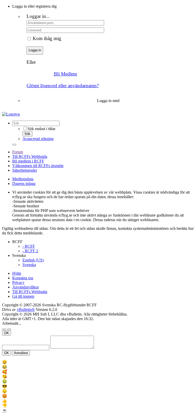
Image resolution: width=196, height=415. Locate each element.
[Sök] (14, 144)
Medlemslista (22, 179)
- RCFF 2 (30, 251)
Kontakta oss (22, 278)
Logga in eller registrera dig (34, 6)
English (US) (33, 260)
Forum (17, 152)
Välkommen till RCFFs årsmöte (38, 166)
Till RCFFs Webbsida (29, 156)
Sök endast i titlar (41, 129)
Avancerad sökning (38, 138)
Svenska (29, 264)
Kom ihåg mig (47, 38)
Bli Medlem (65, 74)
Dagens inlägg (23, 183)
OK (6, 333)
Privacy (18, 282)
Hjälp (16, 273)
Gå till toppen (23, 296)
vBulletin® (26, 309)
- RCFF (28, 246)
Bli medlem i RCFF (28, 161)
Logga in (35, 50)
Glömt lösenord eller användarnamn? (63, 85)
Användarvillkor (25, 287)
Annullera (21, 353)
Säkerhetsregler (24, 170)
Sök (27, 134)
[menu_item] (98, 362)
